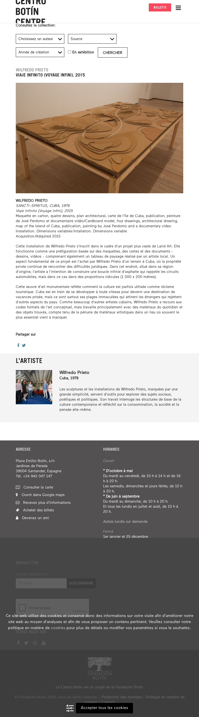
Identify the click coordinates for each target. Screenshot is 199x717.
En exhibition (83, 52)
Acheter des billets (38, 510)
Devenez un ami (35, 518)
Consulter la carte (37, 487)
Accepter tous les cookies (104, 708)
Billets (160, 7)
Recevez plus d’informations (46, 503)
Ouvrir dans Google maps (42, 495)
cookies (58, 628)
